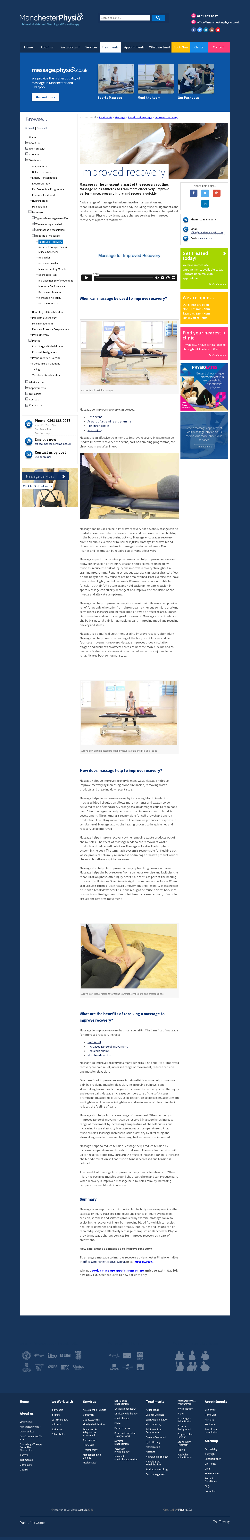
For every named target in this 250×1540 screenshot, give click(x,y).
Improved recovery (166, 117)
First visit (209, 1419)
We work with (70, 47)
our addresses (205, 238)
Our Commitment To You (31, 1438)
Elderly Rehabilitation (44, 177)
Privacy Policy (212, 1473)
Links (207, 1468)
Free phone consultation (211, 1431)
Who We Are (26, 1421)
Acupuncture (39, 166)
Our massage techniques (50, 230)
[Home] (95, 117)
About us (47, 47)
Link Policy (210, 1463)
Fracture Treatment (43, 195)
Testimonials (26, 1459)
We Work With (37, 148)
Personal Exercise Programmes (50, 329)
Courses (34, 399)
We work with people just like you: (195, 1343)
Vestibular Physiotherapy (121, 1450)
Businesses (57, 1429)
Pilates (36, 340)
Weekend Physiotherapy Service (125, 1458)
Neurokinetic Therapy (157, 1456)
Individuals (57, 1409)
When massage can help (49, 224)
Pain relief (94, 1042)
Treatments (110, 47)
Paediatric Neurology (44, 317)
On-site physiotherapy (126, 1413)
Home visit (88, 1445)
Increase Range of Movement (55, 280)
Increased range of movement (108, 1046)
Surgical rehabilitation (121, 1442)
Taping (36, 369)
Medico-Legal (90, 1462)
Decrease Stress (48, 303)
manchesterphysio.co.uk (70, 1509)
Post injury (95, 430)
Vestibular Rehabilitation (46, 375)
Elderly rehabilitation (94, 1424)
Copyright (210, 1454)
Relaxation (44, 257)
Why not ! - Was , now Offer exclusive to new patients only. (129, 1272)
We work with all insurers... (125, 1343)
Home (28, 47)
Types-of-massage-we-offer (51, 218)
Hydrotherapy (40, 200)
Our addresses (43, 457)
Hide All (29, 128)
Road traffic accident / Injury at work (125, 1435)
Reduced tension (99, 1051)
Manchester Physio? (30, 1426)
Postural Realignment (44, 352)
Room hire (210, 1491)
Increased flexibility (49, 297)
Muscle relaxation (99, 1055)
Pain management (42, 323)
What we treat (159, 47)
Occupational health (125, 1408)
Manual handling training (92, 1456)
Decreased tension (49, 292)
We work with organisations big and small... (49, 1343)
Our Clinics (35, 394)
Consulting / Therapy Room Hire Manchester (31, 1447)
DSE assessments (91, 1419)
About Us (34, 143)
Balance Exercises (42, 172)
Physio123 (185, 1509)
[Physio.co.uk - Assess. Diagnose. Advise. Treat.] (54, 22)
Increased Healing (48, 263)
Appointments (134, 47)
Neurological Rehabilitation (47, 312)
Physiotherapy (40, 335)
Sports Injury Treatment (46, 363)
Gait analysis (89, 1440)
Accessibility (211, 1449)
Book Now (180, 47)
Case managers (60, 1419)
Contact (219, 47)
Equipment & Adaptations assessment (90, 1432)
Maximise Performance (51, 286)
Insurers (56, 1414)
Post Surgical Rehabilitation (48, 346)
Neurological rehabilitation (121, 1402)
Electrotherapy (41, 183)
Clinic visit (88, 1414)
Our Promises (27, 1431)
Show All (42, 128)
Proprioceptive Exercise (46, 358)
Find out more (45, 97)
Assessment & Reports (94, 1409)
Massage (120, 117)
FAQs (207, 1486)
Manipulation (39, 206)
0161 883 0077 (207, 16)
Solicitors (56, 1424)
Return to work (122, 1428)
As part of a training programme (109, 421)
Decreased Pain (47, 274)
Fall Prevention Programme (48, 189)
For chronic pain (98, 426)
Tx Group (38, 1523)
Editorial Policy (213, 1458)
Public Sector (58, 1434)
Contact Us (35, 405)
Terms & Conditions (211, 1480)
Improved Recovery (50, 241)
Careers (24, 1455)
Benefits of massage (140, 117)
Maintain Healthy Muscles (53, 269)
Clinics (199, 47)
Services (91, 47)
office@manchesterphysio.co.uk (218, 22)
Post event (95, 417)
